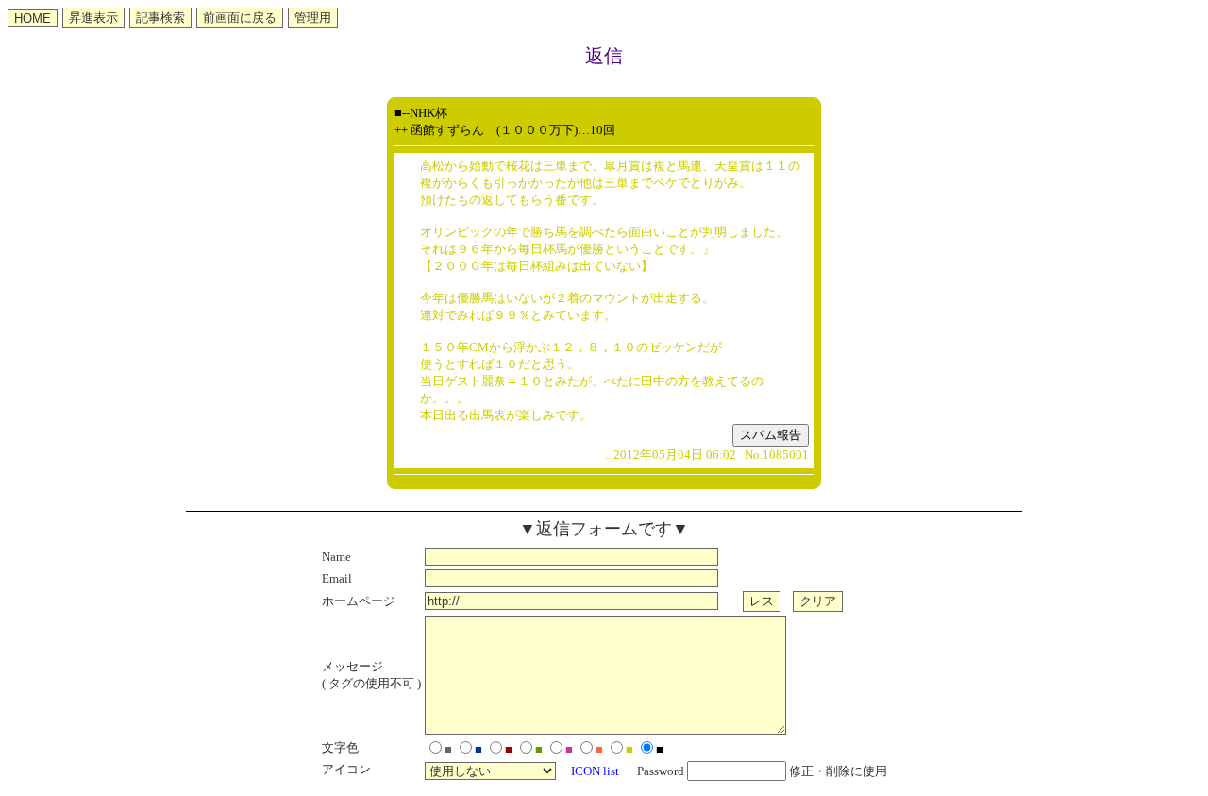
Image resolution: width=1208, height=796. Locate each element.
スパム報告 (770, 435)
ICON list (595, 771)
